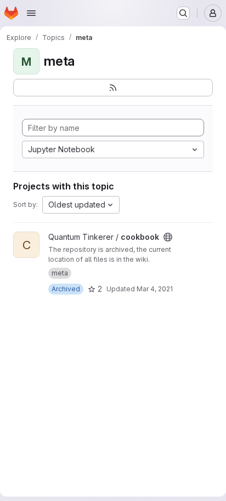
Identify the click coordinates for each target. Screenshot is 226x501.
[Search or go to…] (183, 13)
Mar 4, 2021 (155, 289)
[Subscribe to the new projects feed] (113, 87)
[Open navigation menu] (31, 13)
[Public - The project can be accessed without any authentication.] (167, 237)
